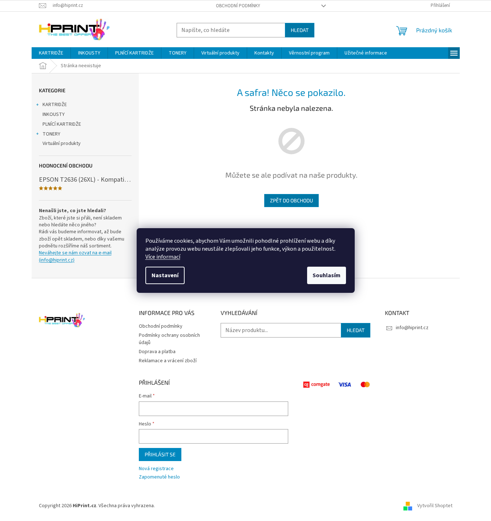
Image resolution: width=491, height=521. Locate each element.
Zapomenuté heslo (159, 477)
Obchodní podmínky (238, 6)
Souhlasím (327, 275)
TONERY (51, 134)
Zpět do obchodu (291, 200)
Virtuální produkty (62, 143)
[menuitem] (51, 53)
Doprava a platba (157, 351)
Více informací (162, 257)
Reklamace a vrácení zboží (168, 360)
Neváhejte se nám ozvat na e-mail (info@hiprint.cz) (75, 256)
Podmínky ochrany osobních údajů (169, 339)
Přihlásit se (160, 454)
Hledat (300, 30)
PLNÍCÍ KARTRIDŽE (62, 124)
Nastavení (165, 275)
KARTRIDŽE (55, 104)
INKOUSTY (54, 114)
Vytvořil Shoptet (434, 506)
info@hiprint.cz (412, 327)
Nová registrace (156, 468)
